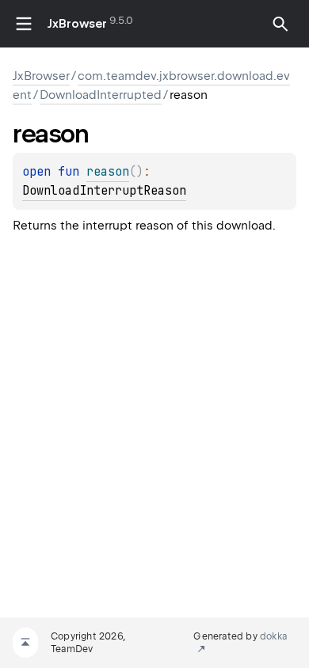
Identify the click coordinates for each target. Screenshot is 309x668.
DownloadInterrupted (101, 95)
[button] (280, 24)
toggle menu (24, 24)
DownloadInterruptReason (104, 191)
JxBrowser (77, 24)
